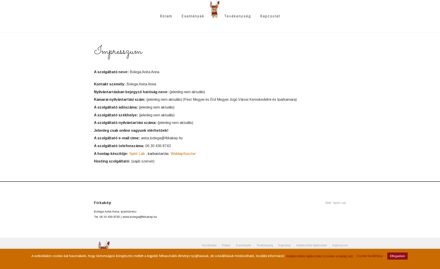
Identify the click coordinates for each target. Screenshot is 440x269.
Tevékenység (237, 16)
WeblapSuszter (183, 154)
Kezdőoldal (209, 245)
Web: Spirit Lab (335, 203)
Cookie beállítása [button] (370, 256)
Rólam (166, 16)
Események (193, 16)
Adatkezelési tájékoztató (311, 245)
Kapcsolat (270, 16)
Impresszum (340, 245)
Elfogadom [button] (397, 256)
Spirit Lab (137, 154)
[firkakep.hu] (214, 16)
